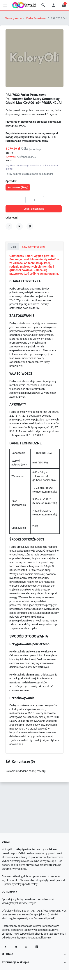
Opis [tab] (13, 246)
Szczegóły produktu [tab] (33, 246)
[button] (43, 5)
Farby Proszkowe (36, 18)
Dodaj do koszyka (34, 208)
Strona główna (13, 18)
